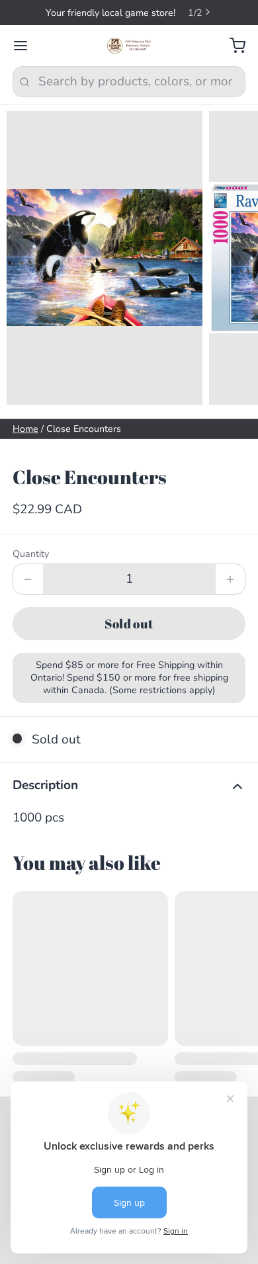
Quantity (31, 554)
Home (25, 429)
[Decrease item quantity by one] (28, 579)
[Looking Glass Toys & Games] (129, 46)
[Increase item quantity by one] (230, 579)
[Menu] (27, 46)
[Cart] (231, 46)
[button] (129, 623)
